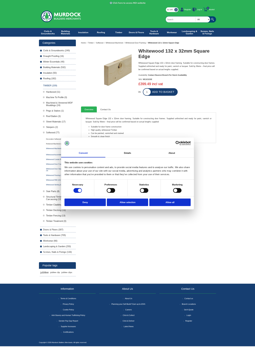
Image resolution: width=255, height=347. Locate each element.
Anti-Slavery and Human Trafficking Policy (68, 315)
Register (187, 10)
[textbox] (188, 19)
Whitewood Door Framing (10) (57, 164)
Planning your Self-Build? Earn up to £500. (128, 304)
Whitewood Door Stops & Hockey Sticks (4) (60, 169)
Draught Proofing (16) (53, 56)
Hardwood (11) (53, 92)
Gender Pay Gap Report (68, 321)
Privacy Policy (68, 304)
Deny (85, 202)
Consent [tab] (83, 153)
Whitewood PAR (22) (53, 180)
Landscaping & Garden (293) (57, 246)
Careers (128, 310)
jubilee (44, 272)
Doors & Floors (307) (53, 229)
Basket (212, 10)
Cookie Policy (68, 310)
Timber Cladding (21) (56, 204)
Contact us (188, 299)
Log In (199, 10)
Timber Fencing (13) (55, 215)
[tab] (89, 109)
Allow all (170, 202)
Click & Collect (128, 315)
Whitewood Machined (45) (55, 148)
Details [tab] (127, 153)
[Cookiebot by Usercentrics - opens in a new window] (178, 143)
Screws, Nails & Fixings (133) (57, 252)
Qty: (139, 92)
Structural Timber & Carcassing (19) (55, 197)
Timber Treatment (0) (56, 221)
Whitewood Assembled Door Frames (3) (60, 155)
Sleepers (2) (52, 127)
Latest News (129, 326)
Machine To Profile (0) (56, 97)
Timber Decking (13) (56, 210)
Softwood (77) (52, 132)
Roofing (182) (49, 78)
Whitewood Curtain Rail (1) (55, 159)
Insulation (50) (50, 73)
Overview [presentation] (89, 109)
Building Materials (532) (54, 67)
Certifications (68, 332)
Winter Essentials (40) (53, 61)
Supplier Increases (68, 326)
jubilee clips (66, 272)
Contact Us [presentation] (105, 109)
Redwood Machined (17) (55, 144)
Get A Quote (188, 310)
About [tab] (172, 153)
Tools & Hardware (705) (54, 235)
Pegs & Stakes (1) (55, 110)
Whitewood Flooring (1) (54, 175)
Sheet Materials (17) (56, 121)
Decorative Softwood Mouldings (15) (59, 139)
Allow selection (127, 202)
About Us (128, 299)
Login (189, 315)
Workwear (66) (50, 240)
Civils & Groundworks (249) (56, 50)
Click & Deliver (128, 321)
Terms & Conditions (68, 299)
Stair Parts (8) (52, 191)
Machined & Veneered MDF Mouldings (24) (59, 103)
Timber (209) (50, 85)
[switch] (111, 190)
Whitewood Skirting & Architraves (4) (59, 185)
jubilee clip (55, 272)
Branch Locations (189, 304)
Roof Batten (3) (53, 116)
